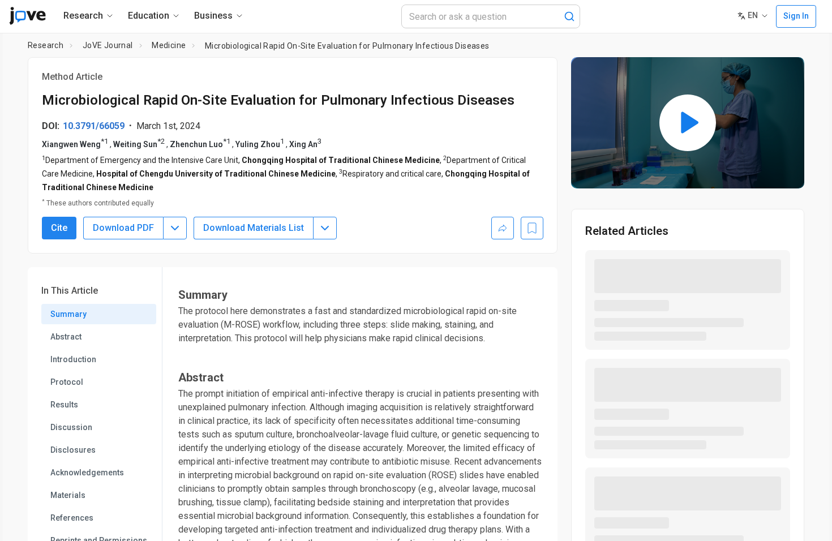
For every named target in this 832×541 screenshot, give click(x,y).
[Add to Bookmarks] (532, 228)
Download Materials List (253, 227)
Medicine (169, 45)
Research (45, 45)
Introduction (73, 359)
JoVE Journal (108, 45)
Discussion (71, 427)
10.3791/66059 (94, 126)
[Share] (502, 228)
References (71, 517)
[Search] (569, 16)
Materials (67, 495)
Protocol (66, 382)
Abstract (66, 336)
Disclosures (73, 449)
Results (64, 404)
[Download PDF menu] (175, 228)
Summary (68, 314)
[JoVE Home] (27, 16)
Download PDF (123, 227)
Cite (59, 227)
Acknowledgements (87, 472)
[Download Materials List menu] (325, 228)
